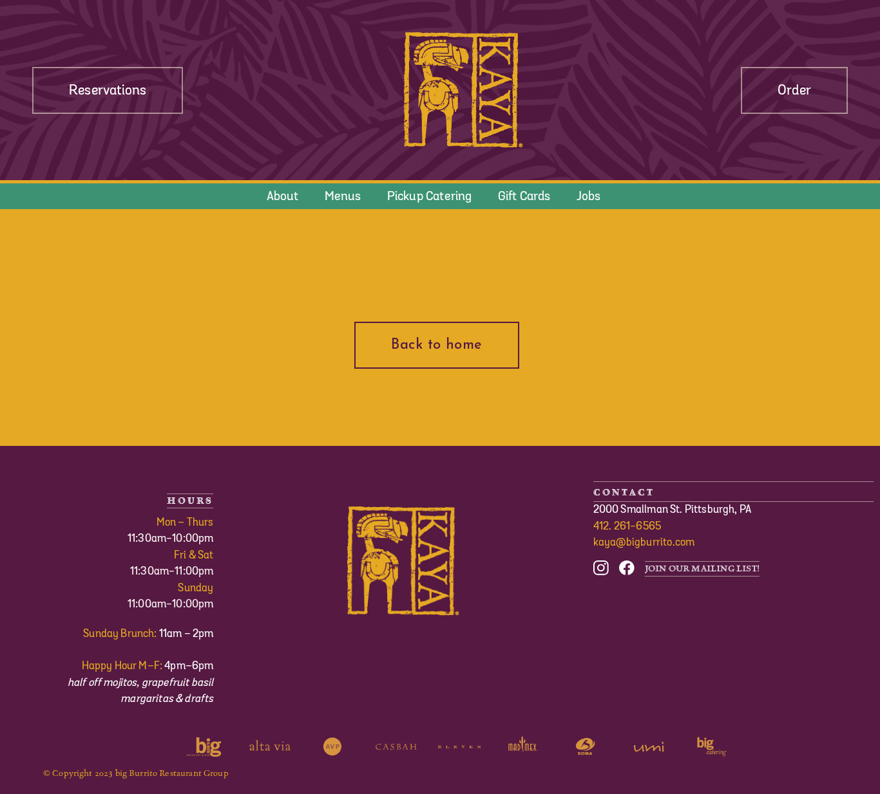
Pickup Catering (429, 196)
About (283, 196)
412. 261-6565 (627, 526)
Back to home (436, 345)
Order (794, 90)
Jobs (589, 196)
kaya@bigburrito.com (644, 542)
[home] (462, 90)
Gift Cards (524, 196)
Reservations (107, 90)
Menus (343, 196)
